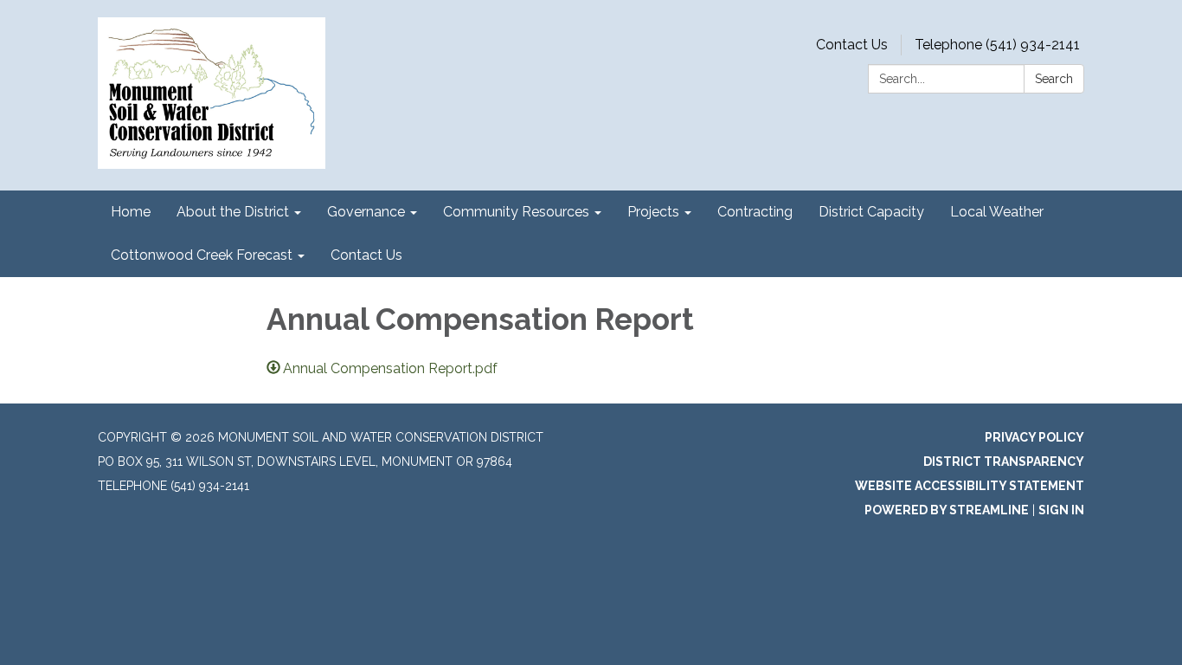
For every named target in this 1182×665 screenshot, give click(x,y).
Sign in (1061, 510)
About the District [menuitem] (233, 211)
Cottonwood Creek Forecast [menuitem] (201, 255)
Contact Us (852, 44)
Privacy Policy (1034, 437)
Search (1054, 79)
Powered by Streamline (946, 510)
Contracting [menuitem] (755, 211)
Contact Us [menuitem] (366, 255)
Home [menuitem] (131, 211)
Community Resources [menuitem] (516, 211)
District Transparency (1003, 461)
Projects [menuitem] (653, 211)
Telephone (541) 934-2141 (997, 44)
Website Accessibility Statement (969, 486)
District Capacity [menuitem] (871, 211)
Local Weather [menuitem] (997, 211)
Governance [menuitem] (366, 211)
